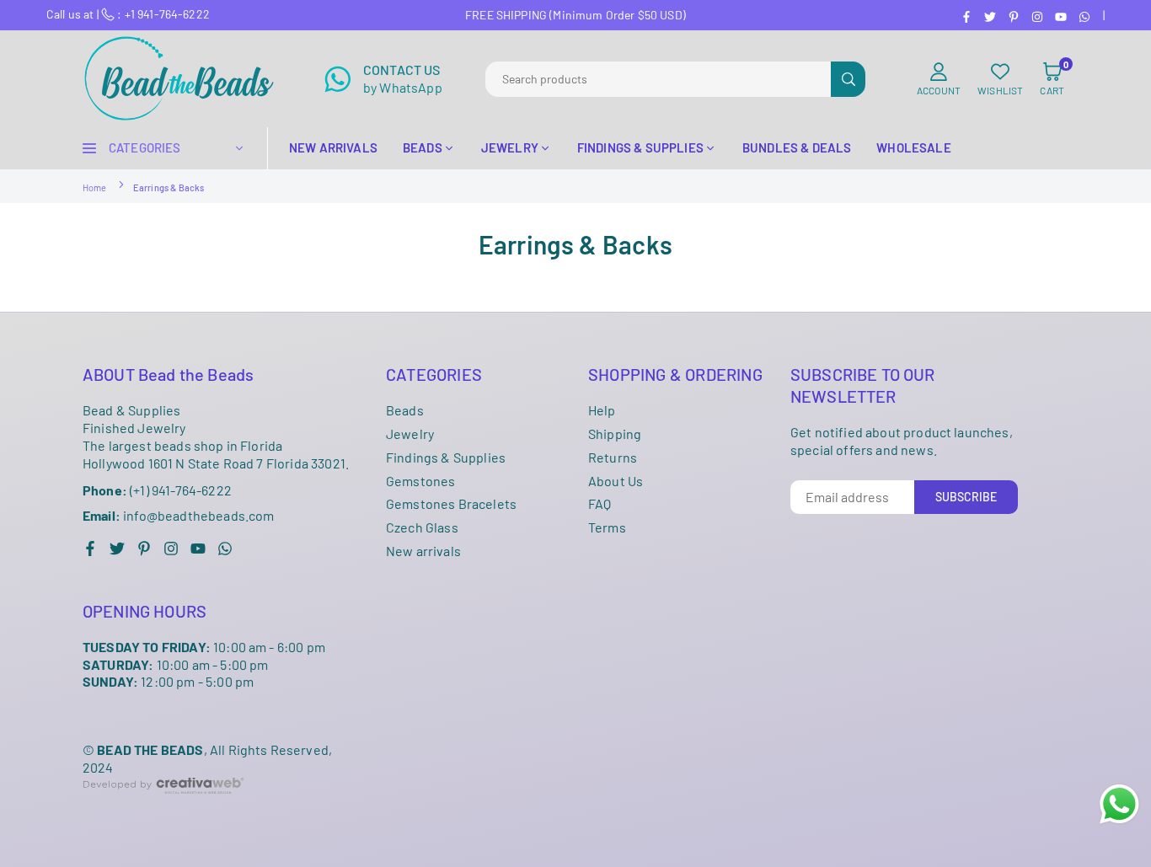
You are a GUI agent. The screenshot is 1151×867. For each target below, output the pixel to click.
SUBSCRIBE (966, 497)
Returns (612, 457)
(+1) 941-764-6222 (157, 490)
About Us (615, 481)
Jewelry (410, 433)
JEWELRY (509, 147)
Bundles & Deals (796, 147)
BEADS (422, 147)
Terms (607, 527)
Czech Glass (422, 527)
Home (95, 187)
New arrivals (423, 551)
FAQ (599, 503)
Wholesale (913, 147)
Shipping (614, 433)
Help (602, 410)
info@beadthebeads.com (179, 516)
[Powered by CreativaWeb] (163, 807)
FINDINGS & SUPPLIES (640, 147)
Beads (405, 410)
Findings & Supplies (446, 457)
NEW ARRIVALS (333, 147)
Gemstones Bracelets (451, 503)
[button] (1052, 79)
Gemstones (420, 481)
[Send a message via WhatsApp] (1119, 804)
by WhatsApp (402, 78)
